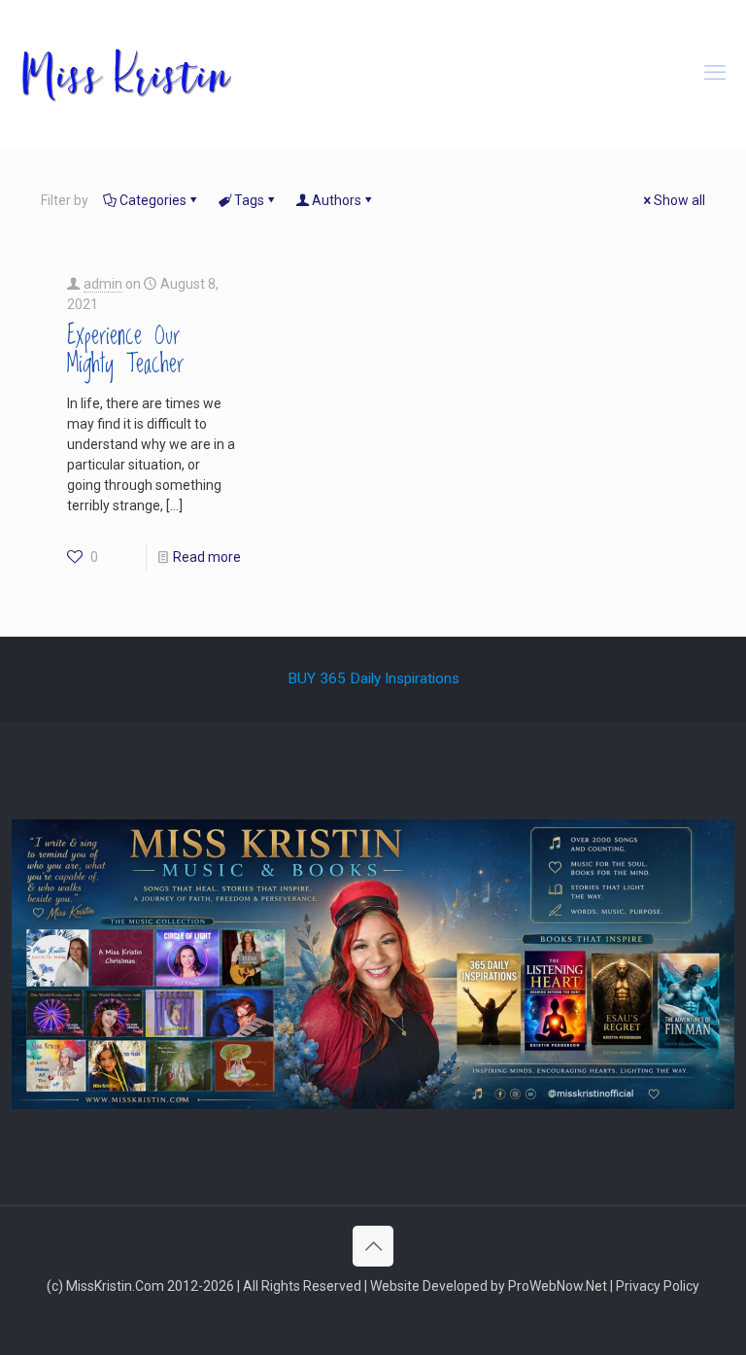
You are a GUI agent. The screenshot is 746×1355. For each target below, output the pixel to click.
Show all (679, 200)
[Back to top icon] (373, 1246)
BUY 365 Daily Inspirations (373, 678)
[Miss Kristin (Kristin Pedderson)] (125, 73)
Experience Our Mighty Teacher (125, 350)
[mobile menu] (714, 72)
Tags (249, 200)
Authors (336, 200)
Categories (152, 200)
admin (103, 284)
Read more (207, 557)
